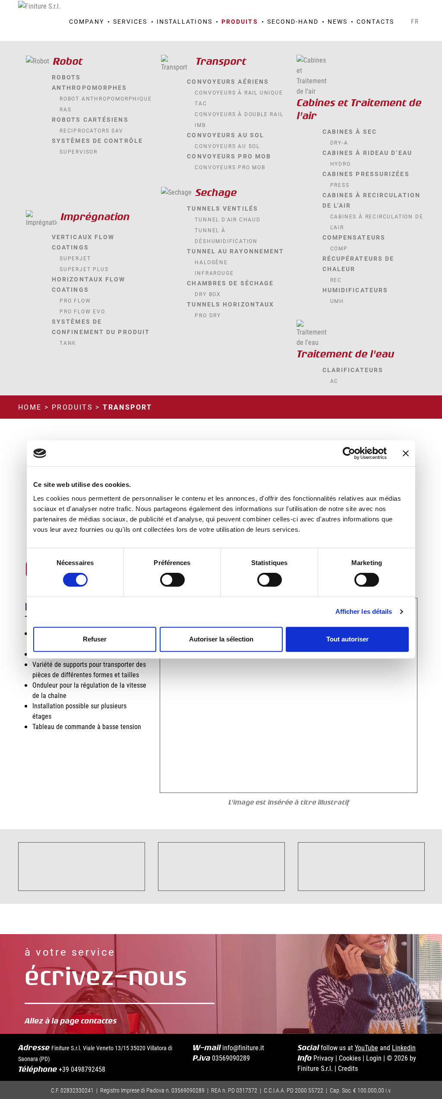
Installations (184, 21)
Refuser (95, 639)
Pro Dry (208, 315)
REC (336, 279)
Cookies (350, 1057)
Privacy (323, 1057)
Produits (239, 21)
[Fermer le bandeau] (406, 453)
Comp (339, 248)
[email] (393, 9)
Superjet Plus (84, 268)
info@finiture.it (243, 1047)
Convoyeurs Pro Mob (230, 167)
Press (340, 184)
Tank (68, 342)
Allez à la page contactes (72, 1021)
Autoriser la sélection (221, 639)
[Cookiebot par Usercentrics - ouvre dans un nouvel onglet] (349, 453)
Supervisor (79, 151)
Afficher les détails (363, 611)
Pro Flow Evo (82, 311)
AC (334, 380)
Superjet (75, 258)
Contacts (375, 21)
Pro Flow (75, 300)
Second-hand (293, 21)
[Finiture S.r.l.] (39, 4)
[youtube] (404, 9)
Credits (348, 1068)
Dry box (208, 294)
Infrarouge (214, 272)
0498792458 (88, 1069)
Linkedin (404, 1047)
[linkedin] (416, 9)
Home (30, 406)
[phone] (382, 9)
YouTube (366, 1047)
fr (415, 21)
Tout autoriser (347, 639)
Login (374, 1057)
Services (130, 21)
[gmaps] (371, 9)
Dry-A (339, 142)
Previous (176, 695)
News (337, 21)
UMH (337, 300)
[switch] (172, 580)
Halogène (211, 262)
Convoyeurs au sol (227, 145)
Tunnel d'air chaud (227, 219)
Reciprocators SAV (91, 130)
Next (401, 695)
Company (86, 21)
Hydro (340, 163)
